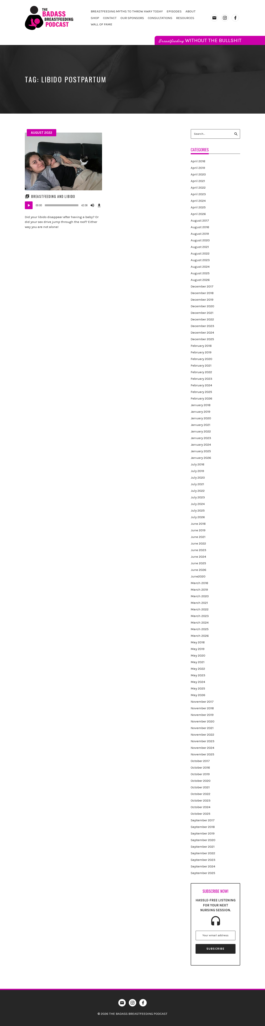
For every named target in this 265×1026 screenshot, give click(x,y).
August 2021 (200, 247)
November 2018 (202, 708)
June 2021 (198, 537)
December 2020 (202, 306)
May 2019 (197, 649)
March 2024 (200, 622)
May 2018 (198, 642)
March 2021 (199, 603)
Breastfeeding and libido (53, 196)
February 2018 (201, 346)
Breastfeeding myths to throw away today (127, 11)
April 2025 (198, 207)
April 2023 (198, 194)
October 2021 (200, 787)
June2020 (198, 576)
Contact (110, 18)
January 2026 (201, 458)
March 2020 (200, 596)
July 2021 (197, 484)
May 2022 (198, 668)
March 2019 (199, 589)
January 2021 (200, 425)
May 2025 (198, 688)
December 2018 (202, 293)
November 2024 (202, 748)
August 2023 (200, 260)
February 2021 (201, 365)
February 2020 (201, 359)
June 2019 (198, 530)
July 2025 (198, 510)
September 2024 (203, 866)
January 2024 (201, 444)
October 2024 (200, 807)
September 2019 (203, 833)
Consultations (160, 18)
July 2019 (197, 471)
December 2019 (202, 299)
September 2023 (203, 860)
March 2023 (200, 616)
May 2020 (198, 655)
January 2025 (201, 451)
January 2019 (200, 411)
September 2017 (203, 820)
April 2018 (198, 161)
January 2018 (200, 405)
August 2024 (200, 266)
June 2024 (198, 556)
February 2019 (201, 352)
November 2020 (202, 721)
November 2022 (202, 734)
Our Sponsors (132, 18)
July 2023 (198, 497)
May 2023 (198, 675)
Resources (185, 18)
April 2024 (198, 201)
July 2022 (198, 491)
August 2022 (41, 133)
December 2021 (202, 313)
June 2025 (198, 563)
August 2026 (200, 280)
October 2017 (200, 761)
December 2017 (202, 286)
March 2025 (200, 629)
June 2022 (198, 543)
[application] (63, 205)
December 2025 (202, 339)
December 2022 (202, 319)
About (190, 11)
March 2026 (200, 636)
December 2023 (202, 326)
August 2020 (200, 240)
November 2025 (202, 754)
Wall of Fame (101, 24)
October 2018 (200, 767)
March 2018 (199, 583)
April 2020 (198, 174)
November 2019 (202, 715)
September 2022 (203, 853)
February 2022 (201, 372)
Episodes (174, 11)
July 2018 (197, 464)
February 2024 (201, 385)
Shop (95, 18)
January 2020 (201, 418)
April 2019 (198, 168)
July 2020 (198, 477)
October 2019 (200, 774)
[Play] (29, 205)
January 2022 (201, 431)
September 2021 (203, 846)
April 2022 (198, 187)
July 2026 (198, 517)
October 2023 (200, 800)
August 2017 (200, 220)
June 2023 (198, 550)
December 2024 (202, 332)
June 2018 (198, 524)
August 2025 (200, 273)
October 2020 (200, 781)
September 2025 (203, 873)
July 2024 (198, 504)
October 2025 (200, 813)
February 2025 (201, 392)
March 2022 (200, 609)
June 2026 (198, 570)
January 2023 (201, 438)
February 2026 (201, 398)
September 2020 (203, 840)
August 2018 (200, 227)
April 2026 (198, 214)
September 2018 (203, 827)
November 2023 (202, 741)
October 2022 (200, 794)
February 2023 (201, 379)
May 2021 (197, 662)
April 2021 (198, 181)
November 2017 (202, 701)
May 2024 (198, 682)
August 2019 (200, 234)
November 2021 (202, 728)
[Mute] (92, 205)
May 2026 (198, 695)
